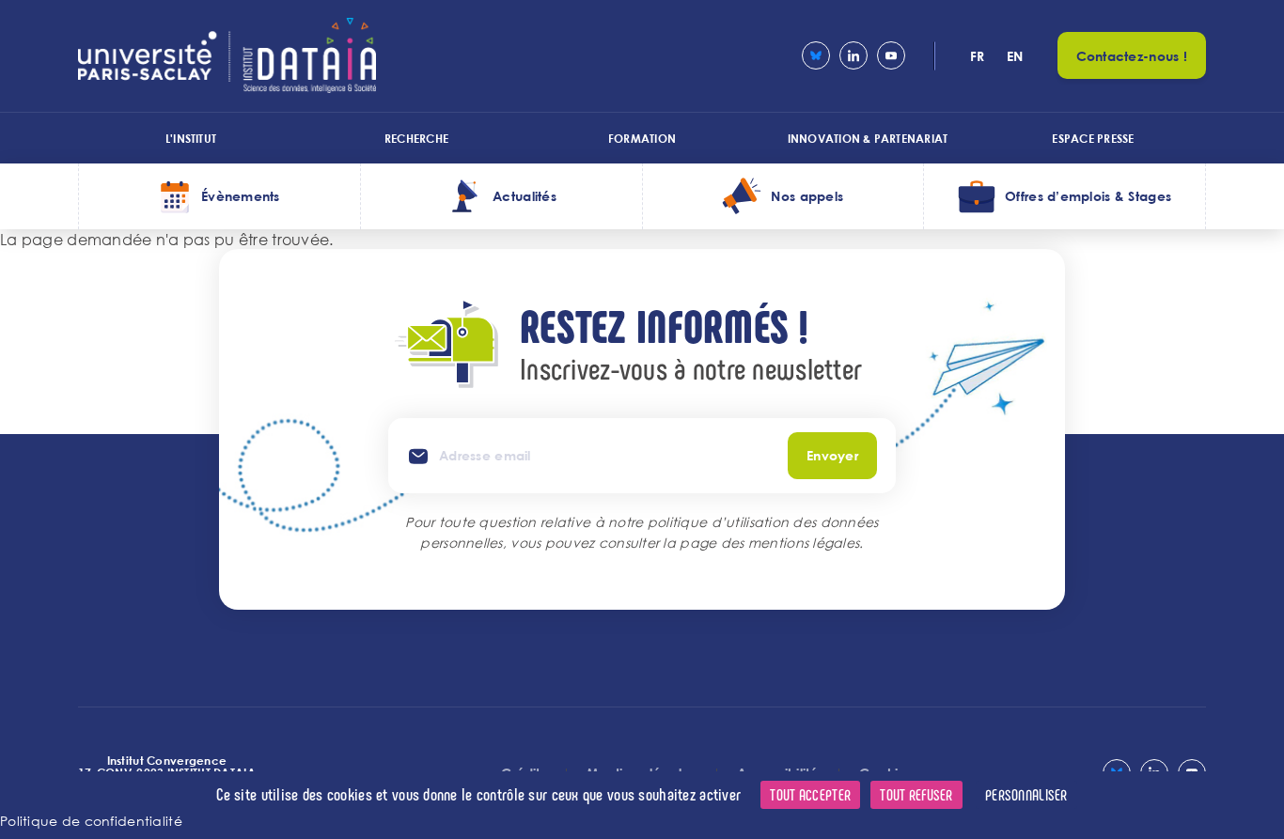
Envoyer (832, 455)
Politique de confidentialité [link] (91, 821)
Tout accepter (810, 794)
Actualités (524, 196)
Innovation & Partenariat (868, 138)
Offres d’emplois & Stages (1088, 196)
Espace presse (1093, 138)
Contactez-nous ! (1131, 56)
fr (977, 56)
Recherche (416, 138)
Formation (642, 138)
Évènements (240, 196)
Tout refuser (916, 794)
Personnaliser (1026, 794)
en (1015, 56)
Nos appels (807, 196)
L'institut (190, 138)
